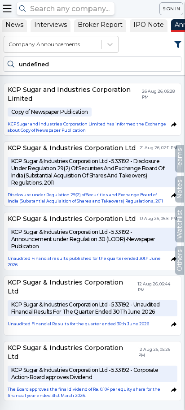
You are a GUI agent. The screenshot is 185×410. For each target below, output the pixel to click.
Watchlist (180, 224)
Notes (180, 189)
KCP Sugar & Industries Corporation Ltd (72, 148)
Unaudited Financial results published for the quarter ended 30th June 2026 (84, 261)
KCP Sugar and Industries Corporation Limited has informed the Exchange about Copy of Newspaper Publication (87, 127)
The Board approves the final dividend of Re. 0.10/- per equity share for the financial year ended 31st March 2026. (84, 392)
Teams (180, 158)
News (14, 25)
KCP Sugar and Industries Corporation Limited (69, 94)
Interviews (50, 25)
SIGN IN (171, 9)
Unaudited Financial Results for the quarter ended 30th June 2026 (78, 323)
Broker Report (100, 25)
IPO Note (148, 25)
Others (180, 260)
